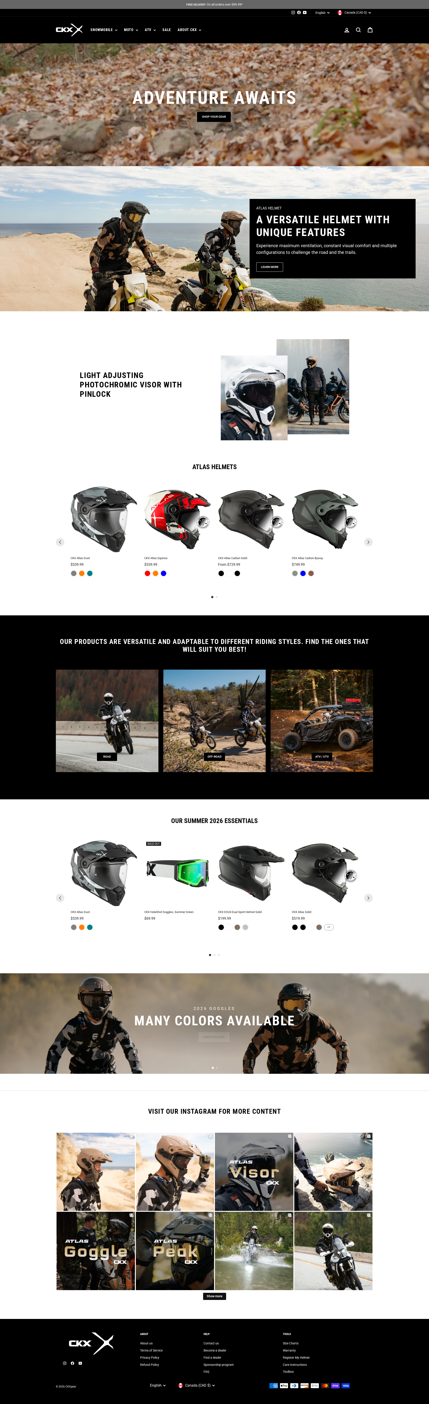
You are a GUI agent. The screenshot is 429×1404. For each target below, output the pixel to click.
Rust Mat (311, 573)
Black (221, 927)
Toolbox (288, 1371)
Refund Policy (149, 1364)
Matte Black (303, 927)
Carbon (237, 573)
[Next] (368, 542)
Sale (166, 30)
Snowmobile (102, 30)
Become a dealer (215, 1350)
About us (146, 1343)
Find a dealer (212, 1357)
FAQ (206, 1371)
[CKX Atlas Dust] (104, 519)
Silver (245, 927)
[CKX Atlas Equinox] (177, 519)
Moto (129, 30)
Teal (90, 573)
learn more (269, 267)
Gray (74, 573)
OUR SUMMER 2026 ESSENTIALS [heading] (214, 821)
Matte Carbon (221, 573)
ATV (148, 30)
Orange (82, 573)
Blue (163, 573)
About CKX (188, 30)
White (229, 573)
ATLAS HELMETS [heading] (214, 467)
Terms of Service (151, 1350)
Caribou (237, 927)
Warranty (289, 1350)
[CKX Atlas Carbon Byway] (325, 519)
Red (147, 573)
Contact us (211, 1343)
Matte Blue (303, 573)
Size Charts (291, 1343)
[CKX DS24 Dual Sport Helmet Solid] (251, 873)
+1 (328, 927)
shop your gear (214, 116)
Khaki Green (295, 573)
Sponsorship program (219, 1364)
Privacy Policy (149, 1357)
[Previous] (60, 542)
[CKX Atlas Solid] (325, 873)
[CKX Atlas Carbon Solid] (251, 519)
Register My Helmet (296, 1357)
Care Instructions (295, 1364)
